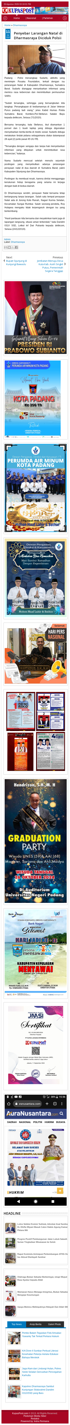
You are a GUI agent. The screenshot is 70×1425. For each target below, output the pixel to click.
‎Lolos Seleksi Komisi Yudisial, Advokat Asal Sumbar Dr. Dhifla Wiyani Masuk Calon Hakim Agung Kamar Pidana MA (43, 1227)
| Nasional (31, 18)
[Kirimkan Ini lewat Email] (6, 247)
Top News (17, 1324)
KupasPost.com (20, 1413)
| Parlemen (47, 18)
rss (65, 4)
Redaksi (35, 1418)
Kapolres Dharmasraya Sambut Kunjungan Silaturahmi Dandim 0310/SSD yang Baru (38, 1389)
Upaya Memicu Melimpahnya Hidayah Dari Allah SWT (43, 1307)
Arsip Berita (35, 1324)
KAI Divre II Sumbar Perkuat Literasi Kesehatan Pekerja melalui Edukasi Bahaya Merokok (40, 1354)
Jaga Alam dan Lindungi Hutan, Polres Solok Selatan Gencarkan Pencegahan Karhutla (42, 1372)
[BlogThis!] (9, 247)
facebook (55, 4)
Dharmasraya (18, 242)
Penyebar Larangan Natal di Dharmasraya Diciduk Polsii (38, 35)
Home (17, 18)
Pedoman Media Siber (35, 1416)
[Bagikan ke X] (13, 247)
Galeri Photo (54, 1324)
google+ (60, 4)
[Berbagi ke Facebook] (16, 247)
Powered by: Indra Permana (35, 1421)
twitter (50, 4)
